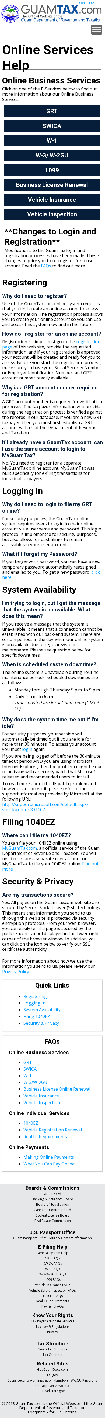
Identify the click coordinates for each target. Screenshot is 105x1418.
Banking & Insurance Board (52, 1199)
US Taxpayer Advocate (52, 1385)
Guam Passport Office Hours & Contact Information (52, 1238)
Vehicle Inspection (41, 1102)
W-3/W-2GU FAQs (52, 1274)
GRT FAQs (52, 1258)
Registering (35, 996)
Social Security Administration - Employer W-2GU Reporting (52, 1380)
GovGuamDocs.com (52, 1369)
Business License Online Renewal (56, 1089)
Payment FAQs (52, 1306)
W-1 (27, 1075)
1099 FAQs (52, 1279)
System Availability (42, 1010)
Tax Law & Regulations (52, 1326)
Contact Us (86, 3)
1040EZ (30, 1123)
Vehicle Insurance (41, 1096)
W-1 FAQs (52, 1269)
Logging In (34, 1003)
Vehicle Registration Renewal (52, 1130)
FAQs (46, 266)
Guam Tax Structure (53, 1349)
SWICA (30, 1069)
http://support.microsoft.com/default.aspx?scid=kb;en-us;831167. (45, 806)
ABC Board (52, 1194)
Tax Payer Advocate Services (52, 1321)
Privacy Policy (15, 972)
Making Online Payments (48, 1157)
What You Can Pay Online (49, 1164)
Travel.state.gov (52, 1391)
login (27, 749)
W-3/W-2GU (35, 1082)
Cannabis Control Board (52, 1210)
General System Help (52, 1253)
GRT (27, 1062)
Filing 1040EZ (36, 1016)
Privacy (52, 1332)
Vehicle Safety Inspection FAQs (52, 1290)
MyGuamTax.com (19, 848)
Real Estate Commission (52, 1220)
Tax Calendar (53, 1354)
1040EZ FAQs (53, 1295)
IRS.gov (52, 1375)
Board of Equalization (52, 1204)
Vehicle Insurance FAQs (52, 1285)
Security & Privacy (41, 1023)
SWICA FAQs (52, 1263)
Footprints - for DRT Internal (53, 1411)
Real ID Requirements (45, 1137)
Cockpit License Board (53, 1215)
